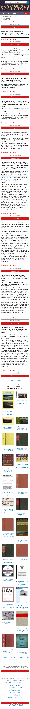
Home (2, 16)
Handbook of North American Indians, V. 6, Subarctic (22, 630)
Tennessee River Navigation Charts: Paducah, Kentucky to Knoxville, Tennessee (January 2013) (22, 428)
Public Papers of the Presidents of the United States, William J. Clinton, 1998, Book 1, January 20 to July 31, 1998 (22, 514)
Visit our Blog (15, 703)
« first (5, 657)
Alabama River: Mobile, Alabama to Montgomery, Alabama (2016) (7, 413)
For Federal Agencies (15, 695)
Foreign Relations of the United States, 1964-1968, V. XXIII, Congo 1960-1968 (8, 535)
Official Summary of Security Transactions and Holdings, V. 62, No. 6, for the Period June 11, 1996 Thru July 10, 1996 (22, 652)
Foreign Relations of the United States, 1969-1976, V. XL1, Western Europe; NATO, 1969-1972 (22, 492)
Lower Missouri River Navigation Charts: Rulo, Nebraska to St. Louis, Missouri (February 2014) (22, 402)
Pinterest (20, 705)
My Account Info (15, 690)
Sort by (10, 386)
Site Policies (15, 685)
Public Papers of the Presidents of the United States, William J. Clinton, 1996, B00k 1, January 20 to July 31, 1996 (8, 561)
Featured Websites (15, 697)
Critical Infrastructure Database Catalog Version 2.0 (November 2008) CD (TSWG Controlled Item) (7, 581)
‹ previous (13, 657)
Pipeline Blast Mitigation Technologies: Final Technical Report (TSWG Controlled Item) (22, 583)
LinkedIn (22, 705)
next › (12, 380)
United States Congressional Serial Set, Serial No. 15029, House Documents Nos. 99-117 (8, 449)
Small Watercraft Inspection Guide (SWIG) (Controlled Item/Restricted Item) (22, 607)
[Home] (15, 10)
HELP (15, 13)
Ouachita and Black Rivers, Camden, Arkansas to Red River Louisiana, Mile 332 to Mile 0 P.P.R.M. (8, 429)
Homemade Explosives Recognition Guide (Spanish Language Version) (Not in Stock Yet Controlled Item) (22, 540)
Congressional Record (22, 559)
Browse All (8, 16)
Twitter (13, 705)
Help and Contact (15, 687)
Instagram (15, 705)
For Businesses (15, 692)
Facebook (10, 705)
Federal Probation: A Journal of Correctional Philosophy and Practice (8, 606)
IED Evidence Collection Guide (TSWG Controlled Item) (8, 494)
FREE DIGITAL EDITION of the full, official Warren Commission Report (14, 175)
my (6, 13)
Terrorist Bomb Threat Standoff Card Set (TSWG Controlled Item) (22, 466)
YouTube (17, 705)
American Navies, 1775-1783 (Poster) (7, 623)
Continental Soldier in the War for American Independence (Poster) (7, 510)
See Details (15, 671)
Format (6, 384)
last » (19, 380)
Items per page (12, 388)
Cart (26, 13)
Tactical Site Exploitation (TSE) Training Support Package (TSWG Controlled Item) (7, 470)
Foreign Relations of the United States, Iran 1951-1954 (8, 651)
